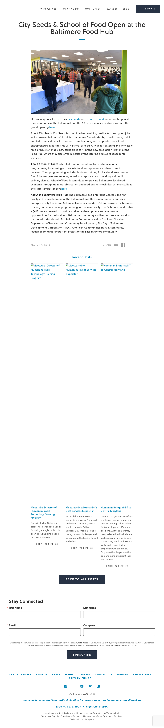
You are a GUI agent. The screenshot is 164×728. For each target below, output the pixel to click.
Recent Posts (82, 256)
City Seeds (73, 119)
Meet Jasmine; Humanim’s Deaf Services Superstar (81, 509)
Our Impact (93, 8)
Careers (112, 8)
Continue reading (49, 544)
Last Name (89, 607)
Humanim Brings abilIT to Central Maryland (116, 509)
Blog (126, 8)
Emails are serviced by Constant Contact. (121, 645)
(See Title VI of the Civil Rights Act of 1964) (82, 706)
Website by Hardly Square (82, 719)
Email (12, 625)
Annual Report (20, 674)
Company (89, 625)
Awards (42, 674)
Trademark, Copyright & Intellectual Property (61, 716)
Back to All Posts (82, 579)
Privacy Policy (80, 678)
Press (56, 674)
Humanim (19, 9)
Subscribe (82, 654)
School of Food (95, 119)
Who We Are (49, 8)
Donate (122, 674)
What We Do (71, 8)
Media (69, 674)
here (52, 127)
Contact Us (103, 674)
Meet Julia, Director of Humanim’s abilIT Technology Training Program (44, 512)
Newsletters (142, 674)
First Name (15, 607)
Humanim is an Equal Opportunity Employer (102, 716)
